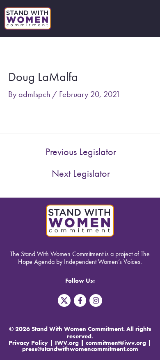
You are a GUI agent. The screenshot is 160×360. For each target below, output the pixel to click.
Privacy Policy (28, 343)
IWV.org (67, 343)
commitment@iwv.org (116, 343)
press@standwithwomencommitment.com (80, 349)
